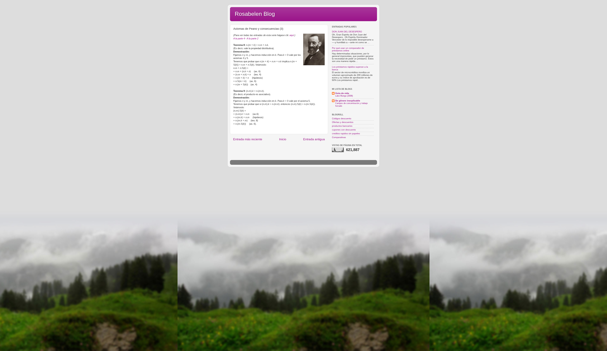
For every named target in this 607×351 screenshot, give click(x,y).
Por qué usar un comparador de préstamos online (348, 49)
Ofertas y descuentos (342, 122)
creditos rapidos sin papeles (346, 133)
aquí (291, 35)
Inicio (282, 139)
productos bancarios (342, 126)
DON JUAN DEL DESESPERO (347, 31)
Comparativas (339, 137)
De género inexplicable (347, 101)
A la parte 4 (239, 38)
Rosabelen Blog (255, 14)
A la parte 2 (252, 38)
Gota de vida (342, 93)
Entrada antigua (314, 139)
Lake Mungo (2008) (344, 96)
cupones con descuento (344, 130)
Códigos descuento (341, 118)
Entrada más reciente (247, 139)
